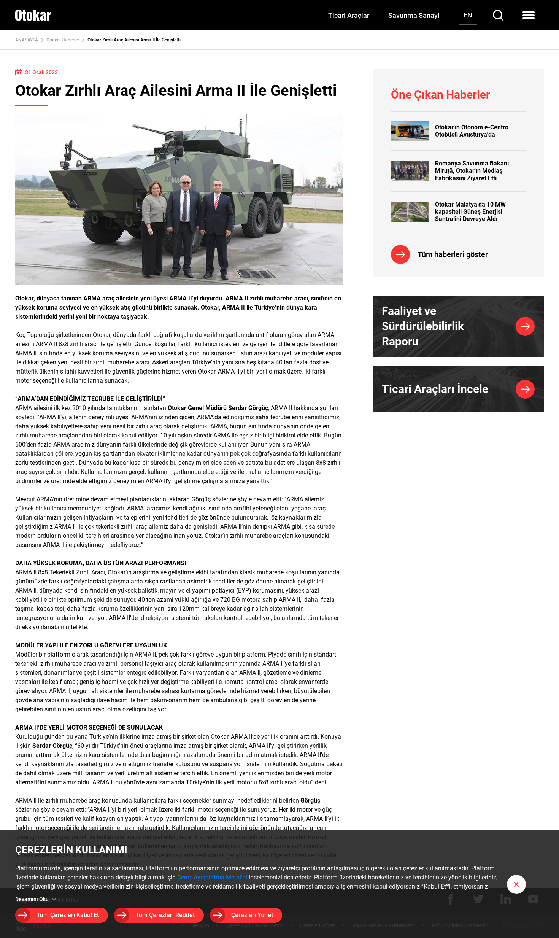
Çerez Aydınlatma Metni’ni (212, 877)
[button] (516, 884)
